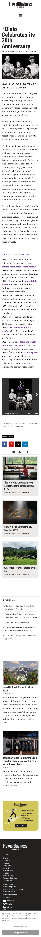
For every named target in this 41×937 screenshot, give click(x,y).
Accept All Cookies (20, 933)
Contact (6, 873)
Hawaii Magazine (9, 887)
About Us (6, 860)
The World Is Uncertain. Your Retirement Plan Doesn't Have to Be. (19, 486)
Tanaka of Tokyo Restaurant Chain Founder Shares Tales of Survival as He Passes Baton (20, 761)
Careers (6, 863)
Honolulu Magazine (10, 894)
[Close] (37, 913)
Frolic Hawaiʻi (8, 884)
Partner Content (7, 437)
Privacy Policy (8, 876)
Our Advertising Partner (17, 492)
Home (15, 848)
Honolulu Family (9, 892)
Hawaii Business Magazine (20, 5)
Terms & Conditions (10, 878)
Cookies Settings (20, 926)
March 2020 (28, 423)
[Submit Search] (31, 12)
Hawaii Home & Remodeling (13, 889)
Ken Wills (9, 694)
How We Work (8, 870)
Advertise (6, 868)
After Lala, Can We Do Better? (17, 622)
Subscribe (7, 865)
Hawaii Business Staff (27, 52)
